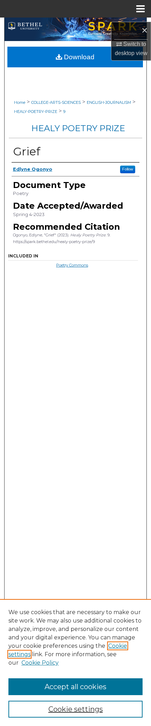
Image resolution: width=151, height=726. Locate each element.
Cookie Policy (40, 662)
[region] (75, 662)
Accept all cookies (75, 687)
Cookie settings (75, 709)
